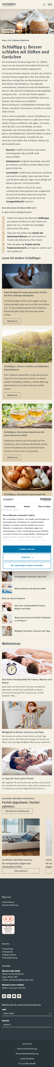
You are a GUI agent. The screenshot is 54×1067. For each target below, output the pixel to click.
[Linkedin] (19, 996)
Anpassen (25, 557)
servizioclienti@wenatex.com (21, 979)
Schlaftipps (8, 30)
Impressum (27, 1043)
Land (4, 1009)
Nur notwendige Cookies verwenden (27, 565)
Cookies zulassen (27, 549)
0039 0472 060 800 (17, 987)
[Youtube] (14, 996)
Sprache (5, 1020)
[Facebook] (4, 996)
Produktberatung (9, 957)
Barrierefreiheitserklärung (27, 1053)
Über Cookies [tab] (44, 506)
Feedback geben (9, 954)
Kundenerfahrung (10, 904)
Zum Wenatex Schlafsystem (17, 810)
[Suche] (44, 4)
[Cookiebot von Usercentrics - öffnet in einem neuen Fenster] (40, 499)
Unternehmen (8, 902)
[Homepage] (9, 4)
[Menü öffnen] (50, 4)
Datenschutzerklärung (27, 1048)
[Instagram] (9, 996)
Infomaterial (7, 951)
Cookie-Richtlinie (27, 1058)
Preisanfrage (7, 948)
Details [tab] (27, 506)
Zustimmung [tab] (9, 506)
